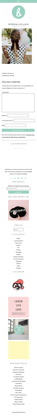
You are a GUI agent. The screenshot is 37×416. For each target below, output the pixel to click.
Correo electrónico (7, 120)
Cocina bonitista (18, 241)
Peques (18, 254)
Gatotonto (18, 374)
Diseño (18, 245)
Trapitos (18, 263)
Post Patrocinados (18, 259)
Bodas (18, 238)
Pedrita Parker (18, 399)
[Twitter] (15, 178)
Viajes (18, 266)
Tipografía (18, 261)
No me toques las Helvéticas (18, 395)
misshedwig (18, 390)
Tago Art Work (18, 402)
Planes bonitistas (18, 256)
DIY (18, 247)
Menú (18, 1)
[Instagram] (25, 178)
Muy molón (18, 392)
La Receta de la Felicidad (18, 381)
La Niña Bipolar (18, 379)
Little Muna (18, 383)
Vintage (18, 268)
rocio (23, 26)
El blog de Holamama (18, 372)
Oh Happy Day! (18, 397)
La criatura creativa (18, 376)
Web (3, 125)
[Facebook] (18, 178)
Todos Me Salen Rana (18, 404)
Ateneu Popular (18, 367)
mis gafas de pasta (18, 388)
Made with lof (18, 386)
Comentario (5, 92)
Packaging (18, 252)
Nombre (4, 115)
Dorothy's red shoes (18, 370)
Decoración (18, 243)
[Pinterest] (22, 178)
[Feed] (11, 178)
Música (18, 250)
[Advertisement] (18, 350)
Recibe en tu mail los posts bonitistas (18, 186)
